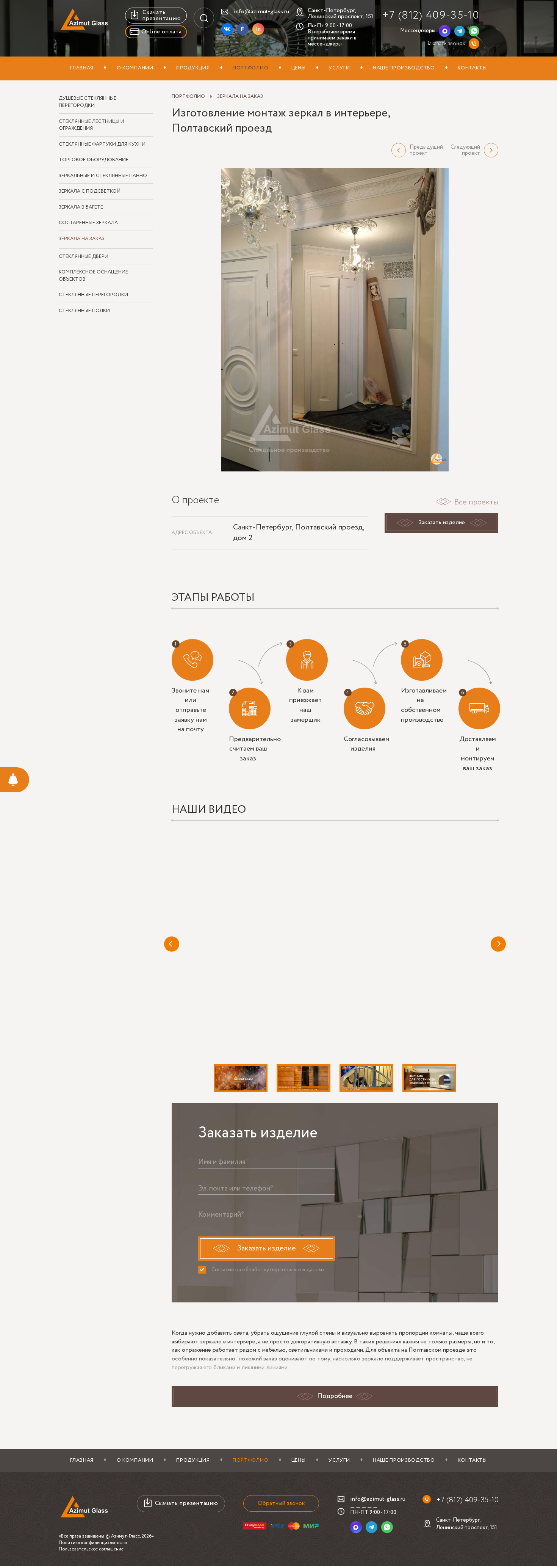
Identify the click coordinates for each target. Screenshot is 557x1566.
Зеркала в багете (81, 207)
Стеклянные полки (84, 311)
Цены (298, 68)
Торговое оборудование (93, 160)
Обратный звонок (281, 1503)
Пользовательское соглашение (91, 1549)
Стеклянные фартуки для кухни (102, 144)
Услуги (339, 68)
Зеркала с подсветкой (89, 191)
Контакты (472, 68)
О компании (135, 68)
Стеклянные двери (83, 256)
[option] (335, 319)
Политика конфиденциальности (93, 1542)
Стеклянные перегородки (93, 295)
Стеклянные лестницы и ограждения (91, 125)
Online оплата (161, 31)
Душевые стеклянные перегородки (87, 102)
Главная (82, 68)
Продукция (193, 68)
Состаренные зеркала (88, 223)
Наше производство (404, 68)
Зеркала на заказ (82, 239)
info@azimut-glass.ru (261, 11)
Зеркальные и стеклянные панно (103, 176)
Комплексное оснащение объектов (93, 276)
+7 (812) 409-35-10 (430, 15)
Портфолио (250, 68)
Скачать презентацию (161, 15)
